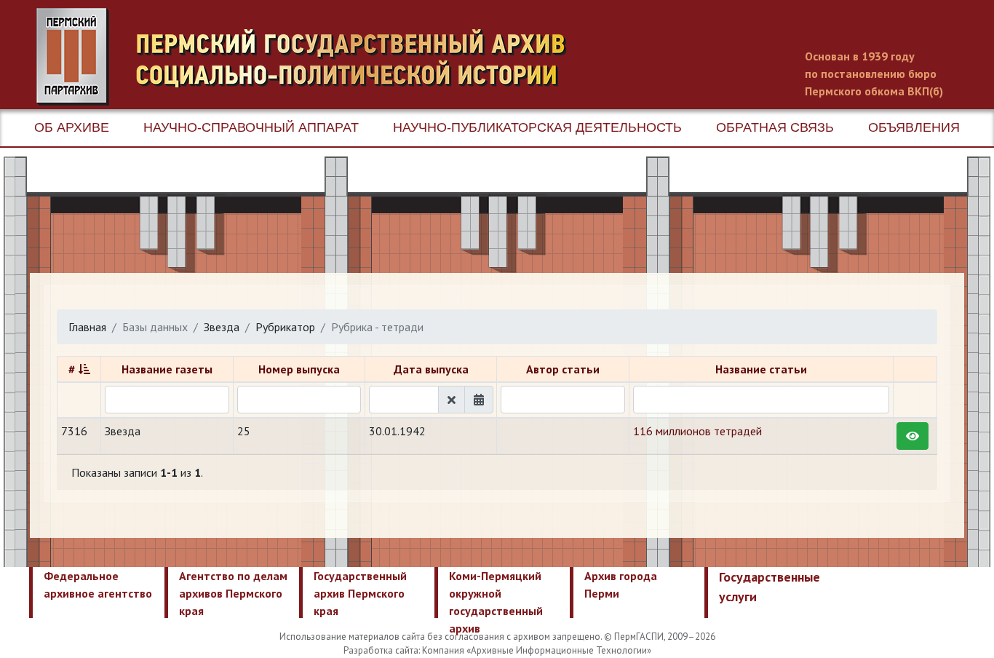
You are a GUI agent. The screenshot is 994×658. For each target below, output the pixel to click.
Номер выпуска (299, 369)
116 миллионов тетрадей (697, 431)
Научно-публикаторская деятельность (537, 127)
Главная (87, 327)
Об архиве (71, 127)
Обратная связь (775, 127)
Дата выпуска (431, 369)
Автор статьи (563, 369)
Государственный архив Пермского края (360, 593)
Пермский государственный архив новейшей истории (309, 57)
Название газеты (167, 369)
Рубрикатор (285, 327)
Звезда (221, 327)
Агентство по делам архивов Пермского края (233, 593)
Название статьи (761, 369)
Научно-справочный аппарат (251, 127)
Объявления (914, 127)
